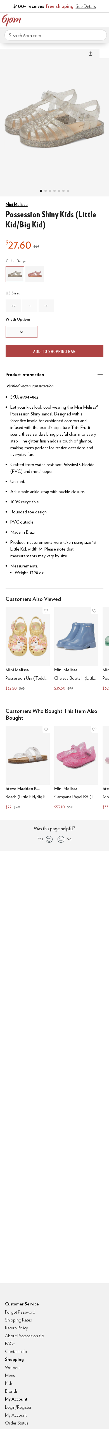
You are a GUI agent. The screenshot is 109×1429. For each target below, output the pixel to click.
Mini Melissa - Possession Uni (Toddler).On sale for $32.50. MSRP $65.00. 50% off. (28, 649)
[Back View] (59, 191)
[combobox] (55, 35)
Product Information (25, 374)
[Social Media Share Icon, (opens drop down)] (90, 53)
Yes (40, 839)
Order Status (16, 1423)
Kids (9, 1383)
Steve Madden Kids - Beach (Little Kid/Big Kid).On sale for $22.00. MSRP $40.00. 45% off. (28, 768)
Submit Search (100, 35)
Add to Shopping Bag (54, 351)
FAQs (10, 1343)
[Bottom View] (50, 191)
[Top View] (45, 191)
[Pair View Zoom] (54, 117)
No (69, 839)
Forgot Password (20, 1312)
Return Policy (16, 1327)
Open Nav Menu (103, 19)
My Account (68, 19)
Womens (13, 1367)
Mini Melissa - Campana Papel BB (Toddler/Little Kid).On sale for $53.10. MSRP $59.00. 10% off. (76, 768)
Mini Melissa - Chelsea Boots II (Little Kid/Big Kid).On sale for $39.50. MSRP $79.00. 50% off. (76, 649)
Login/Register (18, 1407)
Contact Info (16, 1351)
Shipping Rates (18, 1320)
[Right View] (63, 191)
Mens (10, 1375)
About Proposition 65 (24, 1335)
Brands (11, 1391)
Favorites (80, 19)
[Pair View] (41, 191)
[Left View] (54, 191)
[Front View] (68, 191)
